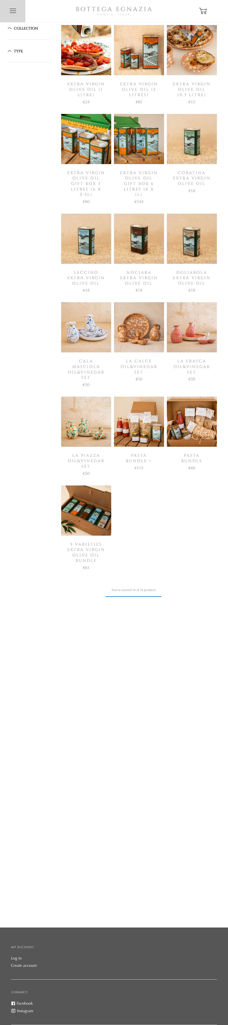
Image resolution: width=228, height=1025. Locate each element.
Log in (16, 959)
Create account (24, 966)
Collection (26, 28)
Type (18, 51)
